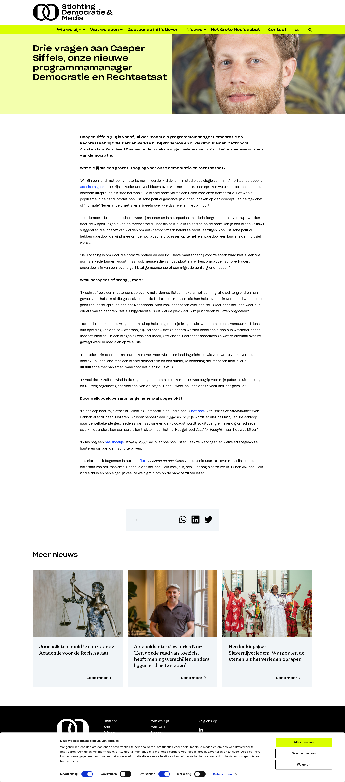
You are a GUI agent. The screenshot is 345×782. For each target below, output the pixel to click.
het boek (198, 411)
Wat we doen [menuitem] (104, 30)
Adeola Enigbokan (94, 187)
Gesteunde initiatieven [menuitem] (153, 30)
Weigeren (303, 764)
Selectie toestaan (304, 753)
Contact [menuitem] (277, 30)
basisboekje (114, 442)
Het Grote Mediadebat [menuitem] (235, 30)
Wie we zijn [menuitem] (69, 30)
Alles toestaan (304, 742)
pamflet (138, 461)
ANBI (108, 727)
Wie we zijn (160, 721)
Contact (110, 721)
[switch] (125, 774)
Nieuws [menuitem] (194, 30)
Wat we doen (161, 727)
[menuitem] (296, 30)
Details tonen (222, 774)
